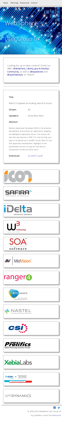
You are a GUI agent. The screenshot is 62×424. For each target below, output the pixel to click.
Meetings (14, 3)
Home (5, 3)
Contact (34, 3)
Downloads (24, 3)
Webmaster (56, 415)
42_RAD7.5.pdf (35, 155)
